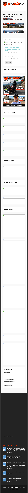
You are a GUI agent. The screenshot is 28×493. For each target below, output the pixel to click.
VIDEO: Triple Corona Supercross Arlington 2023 (13, 49)
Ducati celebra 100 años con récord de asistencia (14, 456)
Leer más (8, 62)
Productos (9, 475)
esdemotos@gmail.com (10, 381)
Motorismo (9, 452)
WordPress (15, 489)
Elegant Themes (14, 487)
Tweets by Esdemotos (8, 436)
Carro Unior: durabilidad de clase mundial (15, 472)
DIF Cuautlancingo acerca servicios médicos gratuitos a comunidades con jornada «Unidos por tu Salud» (16, 449)
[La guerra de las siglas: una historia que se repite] (4, 479)
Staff (8, 52)
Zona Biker (9, 459)
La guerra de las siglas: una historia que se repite (14, 479)
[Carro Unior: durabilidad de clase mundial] (4, 473)
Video (17, 52)
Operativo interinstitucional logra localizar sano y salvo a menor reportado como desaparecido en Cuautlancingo (16, 464)
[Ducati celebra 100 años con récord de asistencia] (4, 457)
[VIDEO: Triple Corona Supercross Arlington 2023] (14, 43)
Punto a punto (10, 481)
